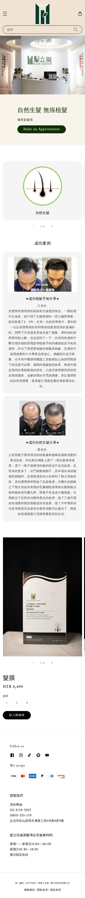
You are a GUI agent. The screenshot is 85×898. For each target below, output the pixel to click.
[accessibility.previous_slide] (33, 226)
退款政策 (55, 889)
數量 (5, 696)
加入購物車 (17, 715)
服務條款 (29, 889)
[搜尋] (75, 29)
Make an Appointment (41, 129)
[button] (5, 13)
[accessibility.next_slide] (51, 226)
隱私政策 (42, 889)
